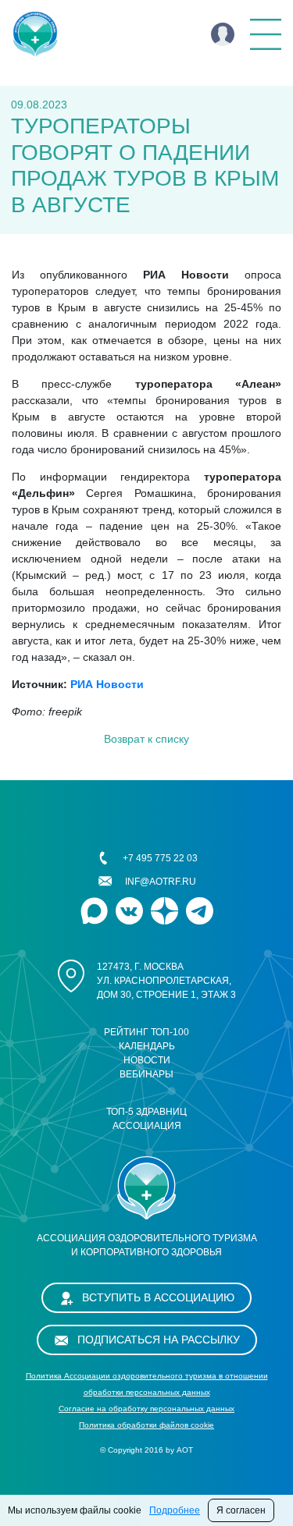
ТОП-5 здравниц (146, 1111)
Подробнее (174, 1510)
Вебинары (146, 1074)
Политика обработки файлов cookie (146, 1425)
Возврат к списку (146, 739)
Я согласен (241, 1510)
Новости (146, 1060)
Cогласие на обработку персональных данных (146, 1408)
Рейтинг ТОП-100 (146, 1032)
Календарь (147, 1046)
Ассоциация (147, 1125)
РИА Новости (107, 684)
